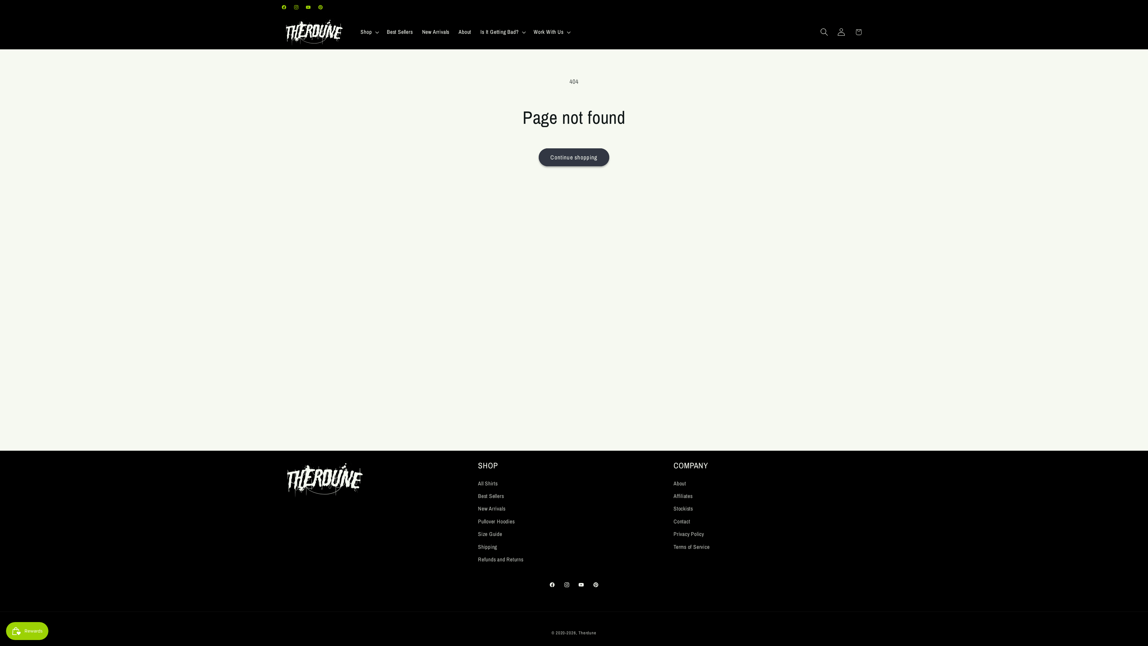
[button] (369, 32)
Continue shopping (573, 157)
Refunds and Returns (500, 559)
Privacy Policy (689, 534)
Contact (682, 521)
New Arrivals (491, 508)
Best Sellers (491, 496)
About (680, 483)
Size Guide (490, 534)
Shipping (487, 547)
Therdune (587, 633)
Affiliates (683, 496)
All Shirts (488, 483)
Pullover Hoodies (496, 521)
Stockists (683, 508)
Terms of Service (691, 547)
